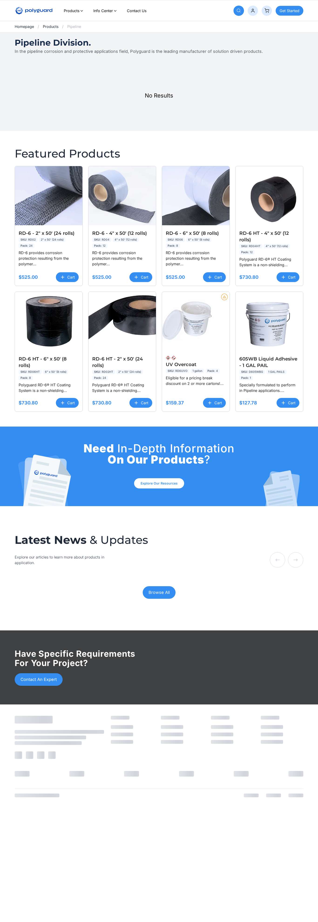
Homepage (24, 26)
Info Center (103, 10)
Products (71, 10)
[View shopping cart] (267, 11)
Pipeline (74, 26)
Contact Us (136, 10)
